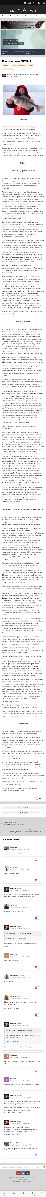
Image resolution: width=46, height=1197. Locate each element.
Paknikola (13, 847)
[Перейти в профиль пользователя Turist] (6, 997)
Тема (33, 1177)
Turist (12, 996)
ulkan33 (13, 1055)
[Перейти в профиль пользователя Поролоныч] (6, 976)
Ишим (12, 868)
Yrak (11, 1079)
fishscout (13, 1143)
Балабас (20, 43)
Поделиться (23, 808)
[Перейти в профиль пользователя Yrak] (6, 1079)
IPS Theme (13, 1177)
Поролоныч (14, 975)
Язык (27, 1177)
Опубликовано (20, 849)
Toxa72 (12, 955)
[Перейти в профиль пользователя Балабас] (4, 75)
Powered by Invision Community (23, 1181)
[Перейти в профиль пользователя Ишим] (6, 868)
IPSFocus (21, 1177)
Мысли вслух (10, 40)
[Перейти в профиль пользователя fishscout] (6, 1144)
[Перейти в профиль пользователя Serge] (6, 906)
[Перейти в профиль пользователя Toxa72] (6, 955)
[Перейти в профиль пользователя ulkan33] (6, 1056)
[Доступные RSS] (43, 1167)
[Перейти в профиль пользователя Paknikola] (6, 848)
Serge (12, 905)
